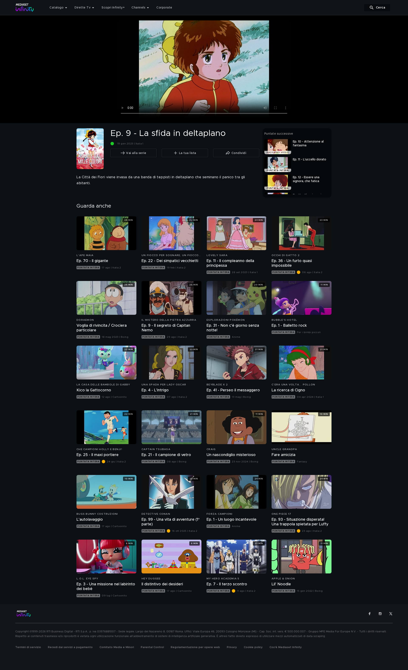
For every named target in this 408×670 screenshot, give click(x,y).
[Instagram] (380, 614)
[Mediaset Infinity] (24, 7)
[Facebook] (369, 614)
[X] (391, 614)
